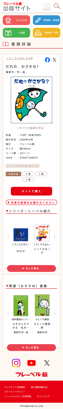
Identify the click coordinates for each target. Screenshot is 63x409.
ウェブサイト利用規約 (14, 387)
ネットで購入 (31, 191)
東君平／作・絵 (15, 72)
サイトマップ (43, 396)
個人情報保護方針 (39, 387)
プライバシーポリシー (14, 391)
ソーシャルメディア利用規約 (17, 396)
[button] (8, 237)
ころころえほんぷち (18, 58)
